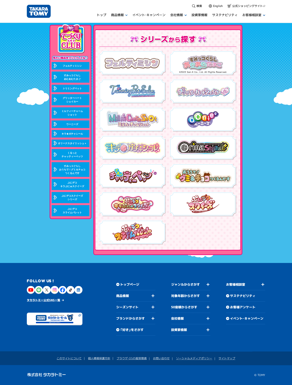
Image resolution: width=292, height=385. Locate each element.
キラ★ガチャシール (72, 133)
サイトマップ (227, 358)
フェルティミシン (72, 65)
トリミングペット (72, 88)
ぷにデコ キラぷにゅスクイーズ (72, 184)
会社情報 (177, 318)
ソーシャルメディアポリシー (194, 358)
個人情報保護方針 (99, 358)
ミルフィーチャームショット (72, 113)
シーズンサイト (127, 307)
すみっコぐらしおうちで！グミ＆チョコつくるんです (72, 170)
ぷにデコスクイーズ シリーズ (72, 197)
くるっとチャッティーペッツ (72, 154)
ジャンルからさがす (185, 284)
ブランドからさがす (130, 318)
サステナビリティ (242, 296)
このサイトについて (69, 358)
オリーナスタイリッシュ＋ (72, 143)
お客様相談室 (235, 284)
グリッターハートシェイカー (72, 100)
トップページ (129, 284)
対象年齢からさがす (185, 296)
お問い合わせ (161, 358)
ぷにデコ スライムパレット (72, 211)
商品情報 (122, 296)
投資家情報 (179, 330)
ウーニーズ (72, 124)
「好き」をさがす (132, 330)
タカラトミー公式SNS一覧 (43, 300)
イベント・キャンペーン (246, 318)
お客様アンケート (242, 307)
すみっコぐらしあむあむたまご (72, 77)
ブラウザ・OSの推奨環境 (132, 358)
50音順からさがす (184, 307)
